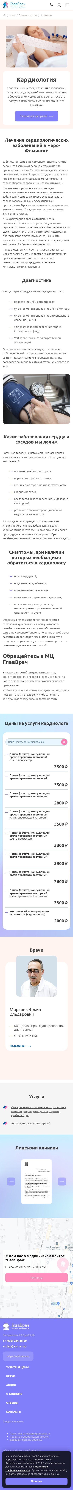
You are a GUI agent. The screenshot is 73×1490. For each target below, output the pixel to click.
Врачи (10, 1376)
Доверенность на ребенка (26, 1439)
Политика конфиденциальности (30, 1433)
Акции (11, 1384)
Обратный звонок (18, 1356)
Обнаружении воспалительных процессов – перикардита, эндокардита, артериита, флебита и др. (38, 1111)
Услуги (12, 15)
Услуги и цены (17, 1367)
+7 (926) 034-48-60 (15, 1340)
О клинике (14, 1393)
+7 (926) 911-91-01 (15, 1346)
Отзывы (12, 1402)
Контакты (36, 1277)
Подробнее (17, 1045)
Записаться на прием (33, 116)
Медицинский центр (4, 15)
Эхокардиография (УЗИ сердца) (30, 1123)
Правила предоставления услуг (29, 1436)
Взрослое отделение (28, 15)
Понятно (36, 1481)
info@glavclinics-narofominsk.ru (22, 1450)
